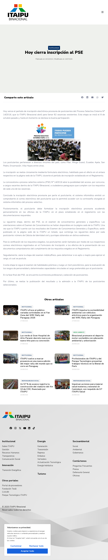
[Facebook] (10, 428)
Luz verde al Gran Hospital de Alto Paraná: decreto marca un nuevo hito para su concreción (35, 338)
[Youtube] (24, 428)
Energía (41, 441)
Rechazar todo (36, 546)
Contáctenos (79, 461)
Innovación (8, 465)
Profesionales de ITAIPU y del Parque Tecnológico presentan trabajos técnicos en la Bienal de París (88, 362)
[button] (102, 12)
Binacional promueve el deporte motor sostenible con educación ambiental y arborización (87, 338)
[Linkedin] (29, 428)
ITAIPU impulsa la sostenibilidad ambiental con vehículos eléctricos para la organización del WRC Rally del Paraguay (88, 314)
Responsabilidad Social (30, 381)
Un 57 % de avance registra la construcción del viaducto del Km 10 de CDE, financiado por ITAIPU (36, 388)
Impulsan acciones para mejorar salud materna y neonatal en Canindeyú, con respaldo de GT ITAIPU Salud (87, 388)
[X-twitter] (20, 428)
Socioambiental (81, 441)
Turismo (41, 473)
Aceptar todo (27, 551)
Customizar (16, 546)
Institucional (54, 48)
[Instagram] (15, 428)
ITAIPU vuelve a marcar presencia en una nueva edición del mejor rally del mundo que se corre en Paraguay (36, 362)
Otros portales (10, 480)
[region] (27, 540)
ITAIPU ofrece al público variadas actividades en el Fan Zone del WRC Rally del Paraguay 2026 (35, 314)
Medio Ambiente (78, 332)
